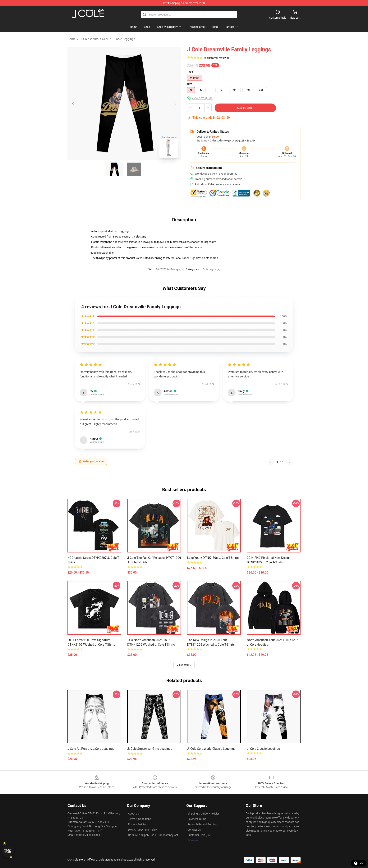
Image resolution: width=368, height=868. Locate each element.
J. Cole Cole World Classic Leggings (211, 748)
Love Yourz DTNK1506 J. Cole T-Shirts (213, 558)
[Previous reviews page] (270, 462)
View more (184, 665)
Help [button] (361, 863)
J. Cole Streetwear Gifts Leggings (149, 748)
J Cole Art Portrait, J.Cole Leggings (90, 748)
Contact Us (194, 829)
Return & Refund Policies (202, 824)
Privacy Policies (137, 824)
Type (190, 71)
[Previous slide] (73, 103)
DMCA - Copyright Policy (142, 829)
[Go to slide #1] (114, 169)
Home (71, 39)
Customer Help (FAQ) (200, 835)
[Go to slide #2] (134, 169)
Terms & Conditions (139, 818)
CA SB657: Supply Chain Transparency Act (153, 835)
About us (133, 813)
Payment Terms (196, 818)
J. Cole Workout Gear (94, 39)
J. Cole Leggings (124, 39)
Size (189, 83)
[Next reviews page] (289, 462)
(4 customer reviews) (216, 57)
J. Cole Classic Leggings (263, 748)
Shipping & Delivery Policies (203, 813)
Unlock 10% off (7, 851)
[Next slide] (175, 103)
